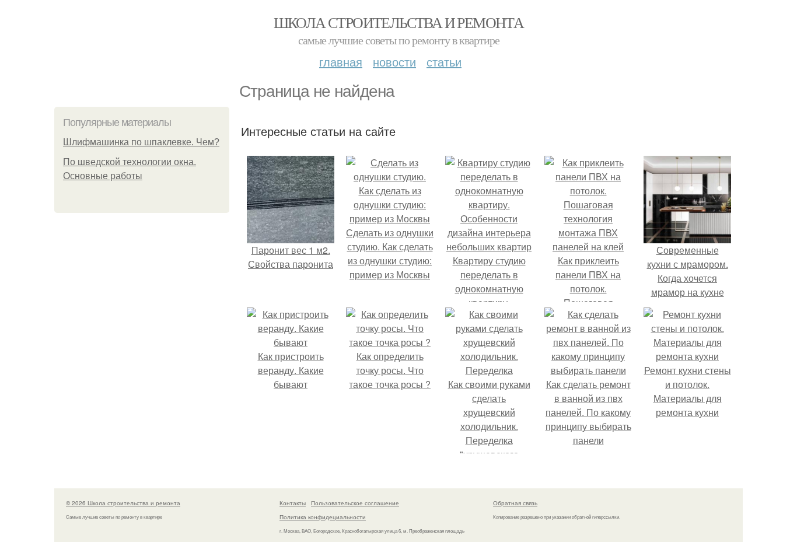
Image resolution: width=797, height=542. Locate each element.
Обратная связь (515, 503)
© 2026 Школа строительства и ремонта (123, 503)
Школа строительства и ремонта (399, 22)
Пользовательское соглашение (355, 503)
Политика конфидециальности (322, 517)
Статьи (444, 61)
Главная (340, 61)
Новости (394, 61)
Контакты (292, 503)
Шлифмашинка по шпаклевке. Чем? (141, 142)
